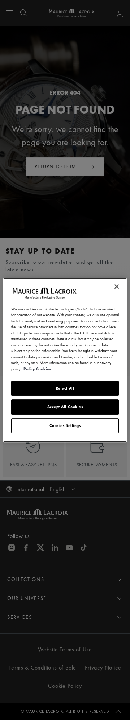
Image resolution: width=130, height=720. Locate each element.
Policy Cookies (37, 368)
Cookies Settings (65, 425)
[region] (65, 360)
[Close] (117, 287)
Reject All (65, 388)
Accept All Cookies (65, 407)
